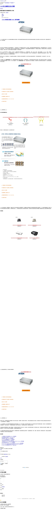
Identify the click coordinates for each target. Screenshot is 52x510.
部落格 (3, 15)
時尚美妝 (7, 12)
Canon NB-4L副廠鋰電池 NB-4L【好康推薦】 (8, 439)
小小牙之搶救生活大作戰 (7, 6)
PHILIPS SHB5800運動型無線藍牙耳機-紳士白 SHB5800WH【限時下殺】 (12, 444)
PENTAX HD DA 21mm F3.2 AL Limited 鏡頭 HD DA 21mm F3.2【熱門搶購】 (13, 443)
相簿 (2, 14)
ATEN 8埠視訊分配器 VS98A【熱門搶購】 (11, 19)
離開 (4, 508)
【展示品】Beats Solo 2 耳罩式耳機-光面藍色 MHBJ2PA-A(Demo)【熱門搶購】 (13, 441)
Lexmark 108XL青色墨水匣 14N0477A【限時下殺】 (9, 445)
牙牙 (1, 449)
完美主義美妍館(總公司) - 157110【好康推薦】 (8, 442)
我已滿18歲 (2, 508)
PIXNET (20, 498)
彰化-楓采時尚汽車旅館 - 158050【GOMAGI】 (8, 437)
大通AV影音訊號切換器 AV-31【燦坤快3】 (8, 440)
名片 (2, 16)
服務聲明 (34, 498)
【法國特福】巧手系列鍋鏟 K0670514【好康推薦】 (9, 436)
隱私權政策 (30, 498)
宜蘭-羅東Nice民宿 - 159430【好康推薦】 (8, 438)
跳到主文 (1, 8)
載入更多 (2, 459)
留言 (6, 454)
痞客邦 (5, 454)
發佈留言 (2, 464)
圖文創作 (6, 456)
